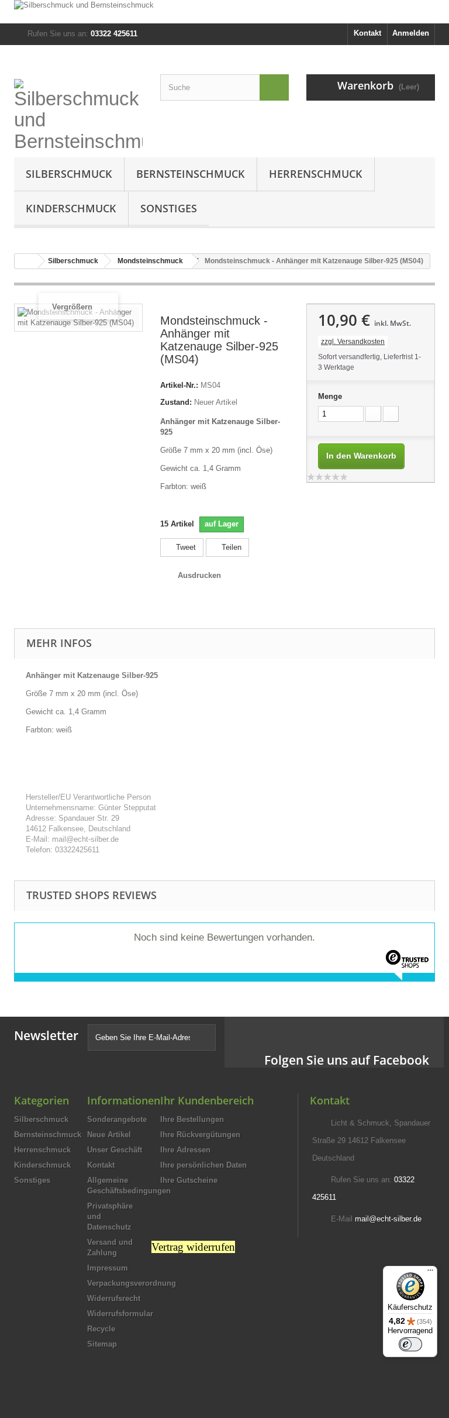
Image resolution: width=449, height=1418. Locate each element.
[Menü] (430, 1273)
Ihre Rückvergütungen (200, 1134)
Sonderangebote (117, 1119)
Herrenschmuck (315, 174)
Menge (330, 396)
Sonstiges (168, 208)
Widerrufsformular (120, 1313)
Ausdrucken (199, 575)
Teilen (230, 547)
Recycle (101, 1328)
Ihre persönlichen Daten (203, 1165)
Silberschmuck (69, 174)
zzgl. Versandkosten (353, 342)
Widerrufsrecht (113, 1298)
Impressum (107, 1268)
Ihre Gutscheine (188, 1180)
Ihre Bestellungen (192, 1119)
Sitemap (102, 1344)
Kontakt (367, 33)
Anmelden (410, 33)
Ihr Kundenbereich (207, 1100)
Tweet (185, 547)
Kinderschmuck (71, 208)
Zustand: (176, 402)
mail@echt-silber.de (388, 1218)
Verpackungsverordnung (131, 1283)
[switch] (410, 1344)
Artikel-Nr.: (179, 385)
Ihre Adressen (185, 1149)
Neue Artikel (109, 1134)
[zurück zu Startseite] (26, 261)
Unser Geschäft (114, 1149)
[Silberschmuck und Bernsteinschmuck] (224, 11)
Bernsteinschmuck (190, 174)
